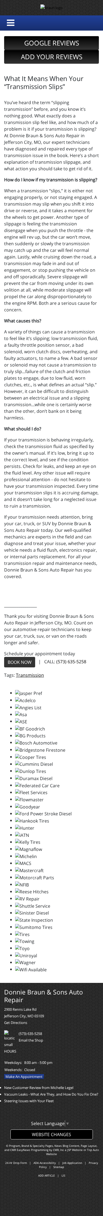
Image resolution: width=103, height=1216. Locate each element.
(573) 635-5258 (71, 662)
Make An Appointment (24, 1076)
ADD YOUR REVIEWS (51, 56)
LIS (63, 1175)
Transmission (30, 675)
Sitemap (58, 1167)
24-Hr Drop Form (16, 1163)
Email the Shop (31, 1040)
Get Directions (15, 1022)
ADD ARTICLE (46, 1175)
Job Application (72, 1163)
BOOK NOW (20, 662)
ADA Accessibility (45, 1163)
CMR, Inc (58, 1150)
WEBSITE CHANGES (51, 1134)
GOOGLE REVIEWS (51, 42)
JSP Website (75, 1150)
